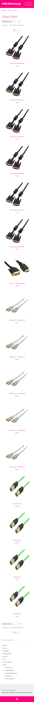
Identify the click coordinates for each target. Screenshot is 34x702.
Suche (17, 699)
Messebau (6, 651)
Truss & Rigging (8, 662)
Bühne (5, 645)
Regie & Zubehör (10, 678)
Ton (5, 659)
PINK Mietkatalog (11, 3)
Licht (5, 648)
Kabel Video (9, 667)
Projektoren (9, 676)
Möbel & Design (8, 653)
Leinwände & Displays (11, 673)
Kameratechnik (9, 670)
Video (9, 10)
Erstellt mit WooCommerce (24, 692)
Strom (5, 656)
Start (5, 10)
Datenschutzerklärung (8, 692)
